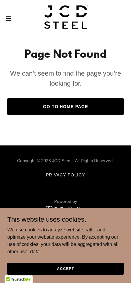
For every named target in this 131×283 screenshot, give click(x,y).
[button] (11, 18)
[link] (65, 18)
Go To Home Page (65, 106)
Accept (65, 268)
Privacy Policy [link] (65, 174)
